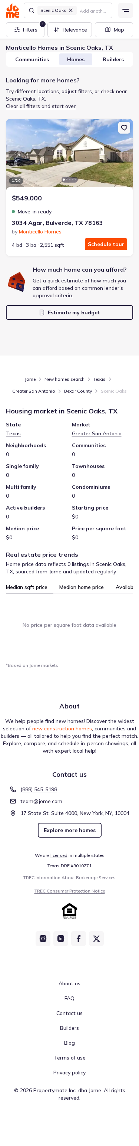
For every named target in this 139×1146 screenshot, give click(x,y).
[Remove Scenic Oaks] (71, 10)
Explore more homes (70, 830)
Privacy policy (69, 1072)
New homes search (64, 379)
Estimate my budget (74, 312)
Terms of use (70, 1057)
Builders (113, 59)
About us (69, 983)
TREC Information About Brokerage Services (69, 877)
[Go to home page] (12, 10)
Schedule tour (106, 244)
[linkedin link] (60, 938)
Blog (69, 1042)
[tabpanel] (69, 625)
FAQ (69, 998)
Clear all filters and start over (41, 106)
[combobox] (93, 10)
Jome (30, 379)
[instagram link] (43, 938)
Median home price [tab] (81, 587)
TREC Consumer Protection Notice (69, 891)
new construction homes (62, 728)
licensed (58, 855)
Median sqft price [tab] (26, 587)
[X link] (96, 938)
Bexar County (78, 391)
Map (119, 29)
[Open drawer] (125, 10)
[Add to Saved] (124, 128)
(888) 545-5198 (38, 789)
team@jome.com (41, 801)
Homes (76, 59)
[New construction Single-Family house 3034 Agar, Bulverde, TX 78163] (69, 156)
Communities (32, 59)
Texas (99, 379)
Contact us (69, 1013)
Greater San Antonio (33, 391)
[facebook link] (78, 938)
